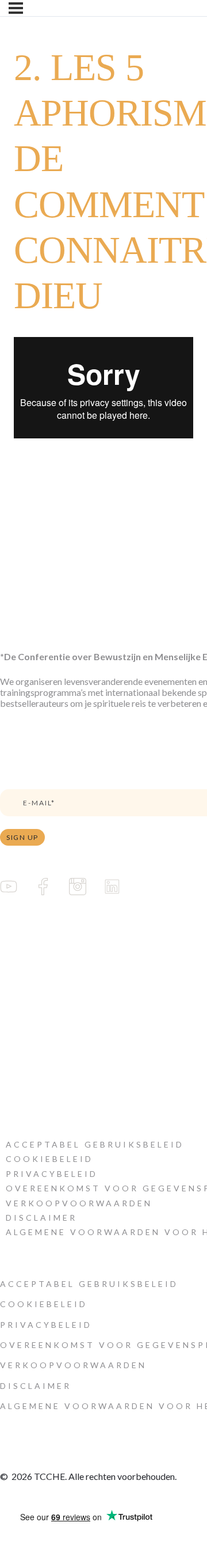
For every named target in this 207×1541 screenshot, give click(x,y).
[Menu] (16, 8)
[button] (95, 1144)
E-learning (20, 943)
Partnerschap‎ (24, 1005)
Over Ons (19, 963)
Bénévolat (19, 1026)
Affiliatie (16, 1046)
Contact (15, 1067)
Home (12, 923)
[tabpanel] (103, 387)
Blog (10, 984)
